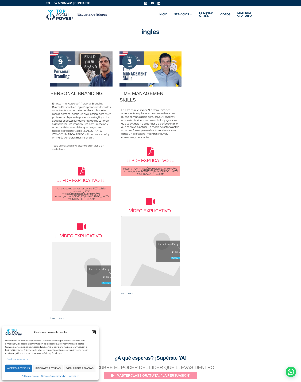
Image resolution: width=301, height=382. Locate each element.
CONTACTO (82, 3)
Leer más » (56, 318)
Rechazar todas (48, 368)
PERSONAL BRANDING (76, 93)
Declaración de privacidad (53, 376)
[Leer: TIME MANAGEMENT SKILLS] (150, 68)
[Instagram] (145, 3)
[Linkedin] (158, 3)
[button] (93, 332)
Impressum (73, 376)
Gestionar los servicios (17, 359)
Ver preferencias (80, 368)
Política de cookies (30, 376)
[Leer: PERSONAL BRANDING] (81, 68)
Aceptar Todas (18, 368)
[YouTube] (152, 3)
